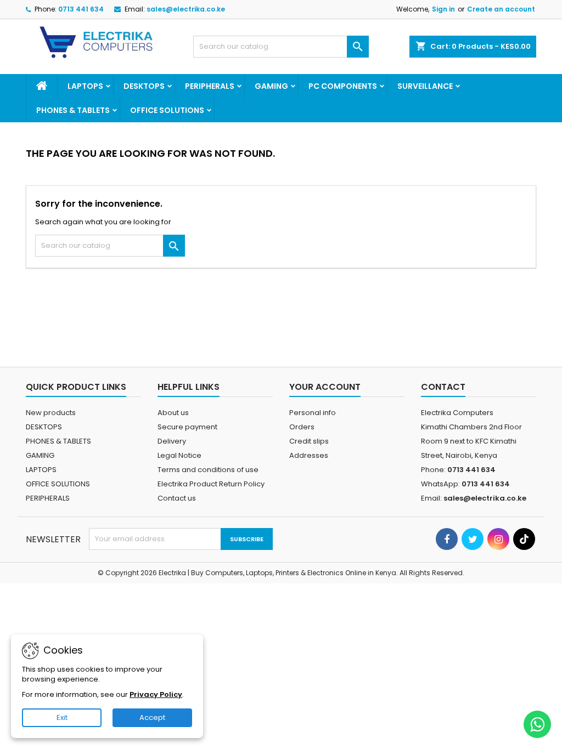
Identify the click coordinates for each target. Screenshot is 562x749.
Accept (152, 717)
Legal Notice (179, 455)
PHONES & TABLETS (73, 110)
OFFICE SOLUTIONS (167, 110)
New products (51, 412)
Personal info (312, 412)
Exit (62, 717)
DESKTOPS (144, 86)
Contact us (177, 498)
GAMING (271, 86)
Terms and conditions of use (208, 469)
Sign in (443, 9)
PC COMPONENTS (342, 86)
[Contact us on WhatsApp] (537, 724)
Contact (443, 387)
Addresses (308, 455)
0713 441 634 (81, 9)
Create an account (501, 9)
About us (173, 412)
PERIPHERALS (209, 86)
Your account (325, 387)
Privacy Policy (156, 694)
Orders (301, 427)
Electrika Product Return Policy (211, 484)
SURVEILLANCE (425, 86)
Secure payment (187, 427)
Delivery (172, 441)
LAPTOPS (85, 86)
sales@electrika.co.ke (186, 9)
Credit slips (309, 441)
